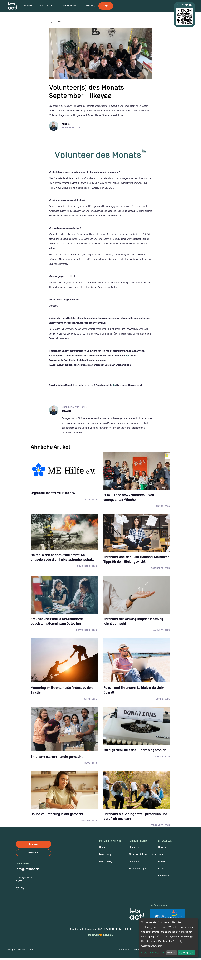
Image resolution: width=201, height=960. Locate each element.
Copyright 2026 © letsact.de (20, 949)
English (19, 880)
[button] (47, 6)
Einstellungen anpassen (152, 952)
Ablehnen (171, 952)
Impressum (123, 949)
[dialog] (168, 937)
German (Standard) (24, 878)
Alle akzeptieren (186, 952)
